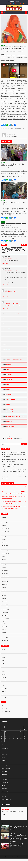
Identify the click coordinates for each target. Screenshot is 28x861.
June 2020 (4, 626)
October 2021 (5, 581)
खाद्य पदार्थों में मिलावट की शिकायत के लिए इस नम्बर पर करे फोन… (13, 224)
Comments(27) (20, 51)
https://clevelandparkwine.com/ (9, 501)
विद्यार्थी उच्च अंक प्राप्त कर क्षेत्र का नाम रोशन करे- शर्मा (17, 844)
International (5, 666)
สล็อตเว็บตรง (8, 389)
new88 (7, 369)
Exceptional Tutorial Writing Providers (11, 811)
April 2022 (4, 567)
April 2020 (4, 632)
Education (4, 655)
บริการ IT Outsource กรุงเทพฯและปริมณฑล (15, 416)
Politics (3, 685)
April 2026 (4, 517)
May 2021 (4, 595)
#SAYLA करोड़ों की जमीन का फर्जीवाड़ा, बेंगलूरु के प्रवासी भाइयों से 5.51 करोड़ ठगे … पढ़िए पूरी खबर (14, 460)
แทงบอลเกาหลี (9, 421)
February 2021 (5, 604)
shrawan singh (11, 51)
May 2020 (4, 629)
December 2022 (5, 548)
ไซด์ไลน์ (8, 384)
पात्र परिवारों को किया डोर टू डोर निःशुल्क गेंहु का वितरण (4, 244)
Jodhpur (4, 674)
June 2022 (4, 562)
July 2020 (4, 623)
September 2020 (6, 618)
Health (3, 663)
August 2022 (4, 556)
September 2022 (5, 553)
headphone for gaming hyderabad (14, 359)
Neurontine (8, 256)
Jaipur (3, 669)
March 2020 (4, 635)
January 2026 (5, 522)
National (2, 45)
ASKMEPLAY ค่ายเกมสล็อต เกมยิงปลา (13, 314)
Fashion (3, 660)
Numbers (7, 268)
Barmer (3, 649)
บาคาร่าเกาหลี (9, 379)
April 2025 (4, 525)
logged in (10, 438)
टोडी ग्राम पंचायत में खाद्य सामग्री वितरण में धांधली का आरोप (24, 244)
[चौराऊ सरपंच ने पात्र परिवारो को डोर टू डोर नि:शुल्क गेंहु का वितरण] (14, 152)
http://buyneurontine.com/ (11, 306)
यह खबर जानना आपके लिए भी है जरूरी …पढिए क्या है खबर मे (13, 203)
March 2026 (4, 520)
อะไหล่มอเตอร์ (9, 394)
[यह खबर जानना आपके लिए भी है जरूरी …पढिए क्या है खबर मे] (14, 190)
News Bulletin (5, 680)
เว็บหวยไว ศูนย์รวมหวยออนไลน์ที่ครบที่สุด (10, 491)
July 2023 (4, 539)
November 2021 (5, 579)
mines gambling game (7, 506)
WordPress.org (5, 714)
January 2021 (5, 607)
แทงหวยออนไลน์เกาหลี (10, 426)
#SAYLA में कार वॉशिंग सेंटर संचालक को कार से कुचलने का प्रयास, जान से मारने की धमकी (14, 465)
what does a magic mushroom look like (15, 319)
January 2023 (5, 545)
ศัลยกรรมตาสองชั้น (10, 354)
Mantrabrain (21, 856)
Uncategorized (5, 697)
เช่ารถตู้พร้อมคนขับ (10, 334)
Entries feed (4, 708)
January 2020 (5, 640)
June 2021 (4, 593)
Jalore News (21, 829)
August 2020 (5, 621)
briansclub (8, 364)
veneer (3, 487)
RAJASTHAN (4, 688)
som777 (8, 329)
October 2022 (5, 551)
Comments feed (6, 711)
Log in (3, 705)
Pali (2, 683)
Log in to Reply (5, 263)
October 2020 (5, 615)
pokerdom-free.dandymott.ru (13, 399)
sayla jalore (18, 128)
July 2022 (4, 559)
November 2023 (5, 531)
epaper (3, 657)
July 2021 (4, 590)
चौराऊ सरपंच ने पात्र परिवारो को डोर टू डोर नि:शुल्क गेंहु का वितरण (12, 165)
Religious (4, 691)
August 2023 (4, 537)
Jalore (3, 671)
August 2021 (4, 587)
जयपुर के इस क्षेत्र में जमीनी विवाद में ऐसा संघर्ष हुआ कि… (18, 827)
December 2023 (5, 528)
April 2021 (4, 598)
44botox (8, 404)
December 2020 (5, 609)
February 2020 (5, 637)
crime (3, 652)
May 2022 (4, 565)
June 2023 (4, 542)
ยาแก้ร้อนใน (8, 349)
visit (7, 344)
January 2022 (5, 573)
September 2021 (5, 584)
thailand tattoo (9, 324)
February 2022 (5, 570)
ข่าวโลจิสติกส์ (9, 374)
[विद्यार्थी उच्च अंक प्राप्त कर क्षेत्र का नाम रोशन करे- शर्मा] (5, 846)
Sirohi (3, 694)
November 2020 (5, 612)
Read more (8, 339)
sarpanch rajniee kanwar (10, 128)
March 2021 (4, 601)
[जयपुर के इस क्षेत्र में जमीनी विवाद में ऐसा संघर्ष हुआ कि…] (5, 828)
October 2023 (5, 534)
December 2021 (5, 576)
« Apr (2, 744)
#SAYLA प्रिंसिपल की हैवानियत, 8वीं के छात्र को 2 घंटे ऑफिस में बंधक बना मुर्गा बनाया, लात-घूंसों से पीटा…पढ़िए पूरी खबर (14, 470)
